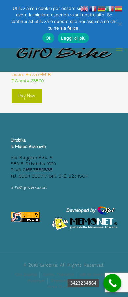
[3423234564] (112, 283)
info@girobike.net (29, 188)
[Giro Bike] (64, 48)
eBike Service (94, 275)
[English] (84, 9)
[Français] (93, 9)
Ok (49, 38)
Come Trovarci (58, 275)
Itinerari (36, 281)
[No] (120, 24)
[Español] (119, 9)
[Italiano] (110, 9)
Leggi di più (73, 38)
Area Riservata (64, 287)
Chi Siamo (26, 275)
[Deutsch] (101, 9)
